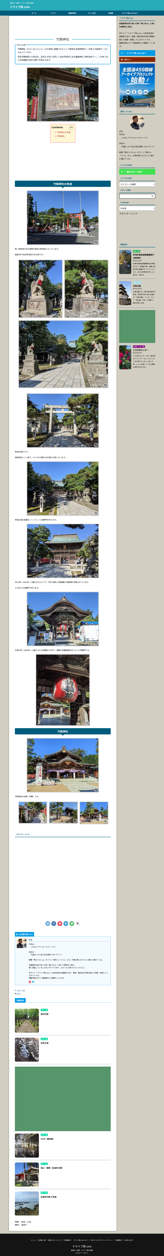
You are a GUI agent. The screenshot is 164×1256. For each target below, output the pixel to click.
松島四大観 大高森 (49, 1196)
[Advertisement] (63, 27)
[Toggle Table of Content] (70, 127)
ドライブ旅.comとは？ (130, 13)
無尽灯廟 (44, 1014)
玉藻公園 (137, 285)
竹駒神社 (61, 136)
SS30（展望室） (48, 1138)
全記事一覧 (42, 1240)
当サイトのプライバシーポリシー (102, 1240)
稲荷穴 (24, 1225)
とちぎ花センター (140, 350)
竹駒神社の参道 (63, 132)
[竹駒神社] (65, 923)
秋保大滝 (44, 1042)
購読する (127, 59)
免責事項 (118, 1240)
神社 (18, 993)
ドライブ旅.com (20, 7)
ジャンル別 (91, 13)
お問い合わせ (129, 1240)
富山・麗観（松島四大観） (52, 1167)
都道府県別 (72, 13)
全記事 (110, 13)
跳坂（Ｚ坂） (26, 1222)
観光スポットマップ (55, 1240)
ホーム (34, 13)
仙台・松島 (21, 990)
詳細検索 (67, 1240)
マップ (53, 13)
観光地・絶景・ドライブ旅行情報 (82, 1250)
